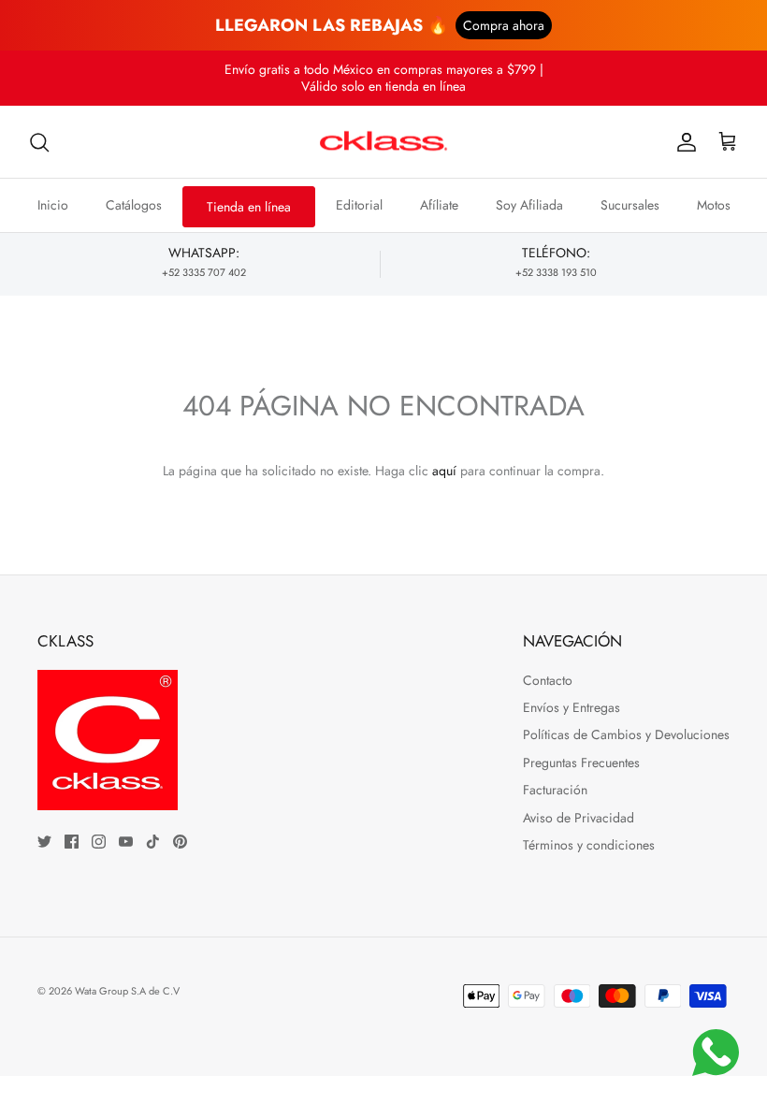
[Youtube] (126, 842)
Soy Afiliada (529, 205)
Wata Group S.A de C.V (127, 990)
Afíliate (439, 205)
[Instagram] (99, 842)
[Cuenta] (683, 142)
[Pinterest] (180, 842)
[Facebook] (72, 842)
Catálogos (134, 205)
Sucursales (630, 205)
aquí (444, 470)
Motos (714, 205)
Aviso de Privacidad (578, 817)
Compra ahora (503, 25)
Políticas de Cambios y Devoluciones (626, 734)
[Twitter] (44, 842)
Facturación (555, 789)
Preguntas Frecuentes (581, 762)
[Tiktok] (153, 842)
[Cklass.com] (383, 142)
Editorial (359, 205)
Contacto (547, 680)
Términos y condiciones (589, 844)
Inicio (52, 205)
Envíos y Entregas (571, 707)
